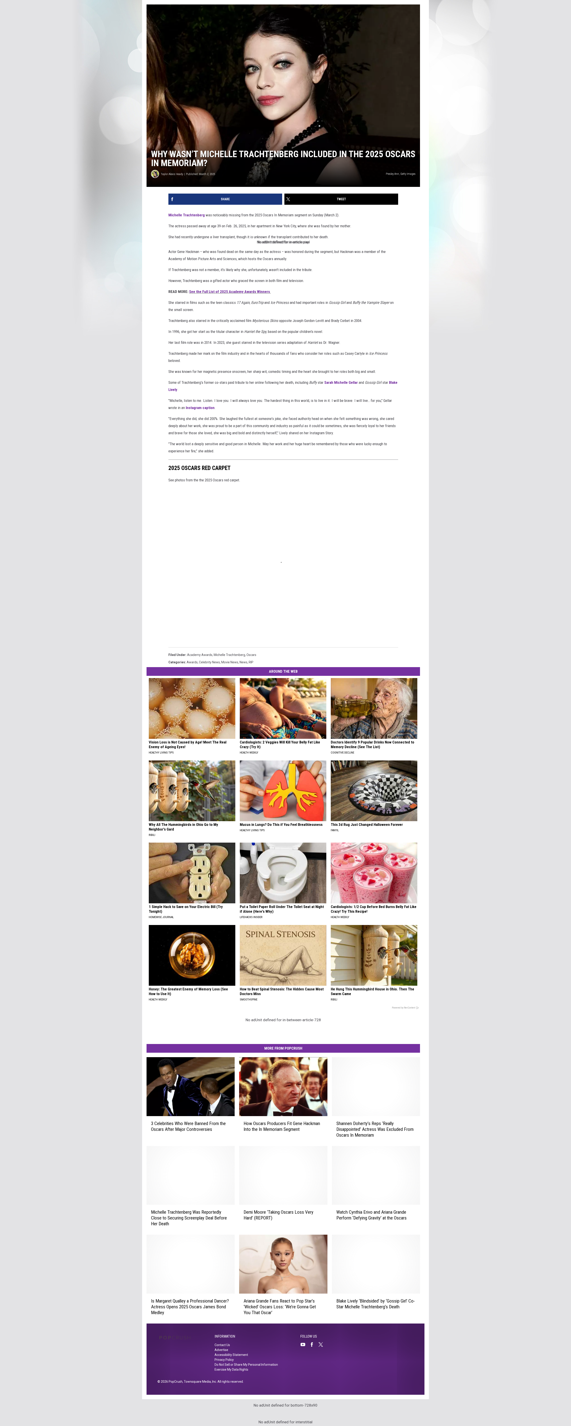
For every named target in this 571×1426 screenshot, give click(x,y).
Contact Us (222, 1345)
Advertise (221, 1350)
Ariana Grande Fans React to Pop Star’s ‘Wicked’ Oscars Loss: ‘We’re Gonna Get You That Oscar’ (280, 1306)
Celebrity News (209, 662)
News (243, 662)
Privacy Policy (224, 1359)
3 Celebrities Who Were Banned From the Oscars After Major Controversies (188, 1126)
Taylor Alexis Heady (172, 174)
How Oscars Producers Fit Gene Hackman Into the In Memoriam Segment (282, 1126)
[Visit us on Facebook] (313, 1344)
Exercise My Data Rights (231, 1369)
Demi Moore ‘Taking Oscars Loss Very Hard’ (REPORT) (278, 1215)
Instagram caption (200, 407)
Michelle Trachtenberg (186, 215)
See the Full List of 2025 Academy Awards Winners (229, 291)
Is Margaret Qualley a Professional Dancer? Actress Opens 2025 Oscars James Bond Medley (190, 1306)
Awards (192, 662)
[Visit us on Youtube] (304, 1344)
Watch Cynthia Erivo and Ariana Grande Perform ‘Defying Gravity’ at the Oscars (371, 1215)
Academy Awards (199, 655)
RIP (251, 662)
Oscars (251, 655)
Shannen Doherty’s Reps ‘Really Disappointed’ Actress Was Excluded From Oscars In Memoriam (375, 1129)
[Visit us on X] (322, 1344)
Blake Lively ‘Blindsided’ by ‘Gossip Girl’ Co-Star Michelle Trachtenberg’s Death (375, 1303)
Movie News (229, 662)
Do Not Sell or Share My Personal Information (246, 1364)
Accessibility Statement (231, 1355)
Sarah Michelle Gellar (341, 382)
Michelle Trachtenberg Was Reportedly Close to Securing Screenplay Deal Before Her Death (189, 1217)
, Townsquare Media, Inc (199, 1381)
